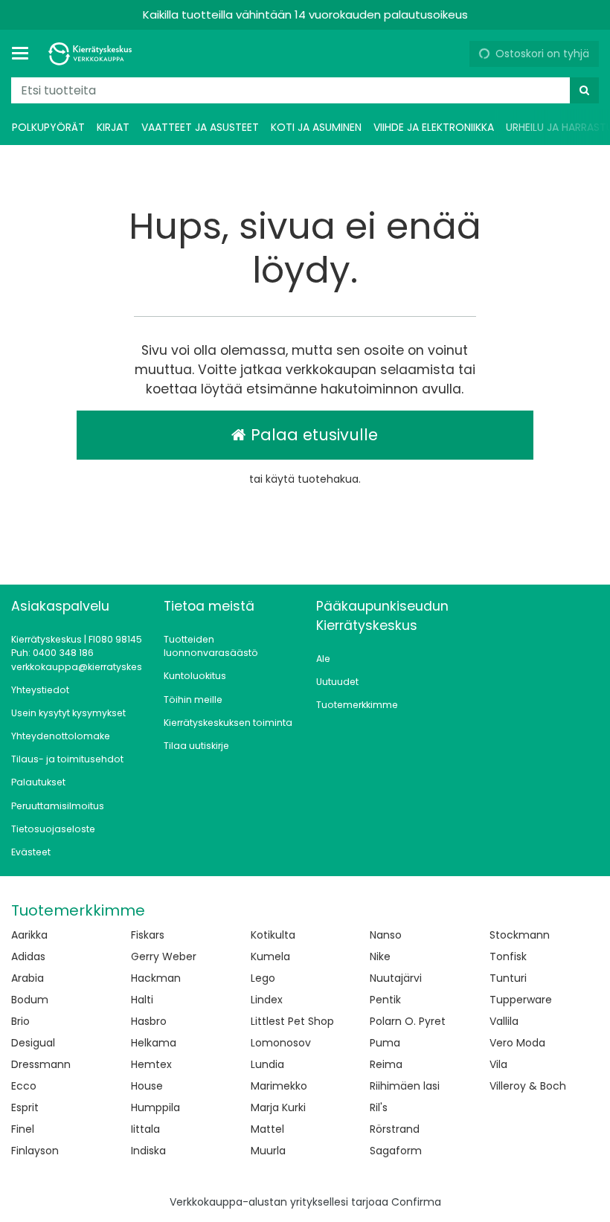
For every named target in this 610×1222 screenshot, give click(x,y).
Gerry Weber (163, 956)
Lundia (267, 1064)
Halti (142, 999)
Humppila (155, 1107)
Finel (22, 1129)
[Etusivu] (92, 53)
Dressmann (41, 1064)
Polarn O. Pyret (408, 1021)
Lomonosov (281, 1042)
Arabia (27, 978)
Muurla (268, 1150)
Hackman (156, 978)
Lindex (267, 999)
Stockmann (519, 934)
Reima (386, 1064)
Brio (20, 1021)
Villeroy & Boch (527, 1085)
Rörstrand (395, 1129)
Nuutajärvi (396, 978)
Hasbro (149, 1021)
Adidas (28, 956)
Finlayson (35, 1150)
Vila (498, 1064)
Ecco (23, 1085)
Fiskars (147, 934)
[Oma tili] (452, 53)
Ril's (379, 1107)
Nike (380, 956)
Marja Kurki (278, 1107)
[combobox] (305, 90)
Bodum (29, 999)
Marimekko (279, 1085)
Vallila (503, 1021)
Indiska (148, 1150)
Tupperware (520, 999)
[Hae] (584, 90)
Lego (263, 978)
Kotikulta (273, 934)
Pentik (385, 999)
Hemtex (151, 1064)
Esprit (25, 1107)
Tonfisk (508, 956)
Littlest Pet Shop (292, 1021)
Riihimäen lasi (405, 1085)
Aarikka (29, 934)
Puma (385, 1042)
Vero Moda (517, 1042)
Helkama (153, 1042)
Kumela (270, 956)
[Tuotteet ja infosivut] (24, 53)
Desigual (33, 1042)
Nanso (386, 934)
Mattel (267, 1129)
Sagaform (396, 1150)
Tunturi (508, 978)
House (147, 1085)
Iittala (145, 1129)
